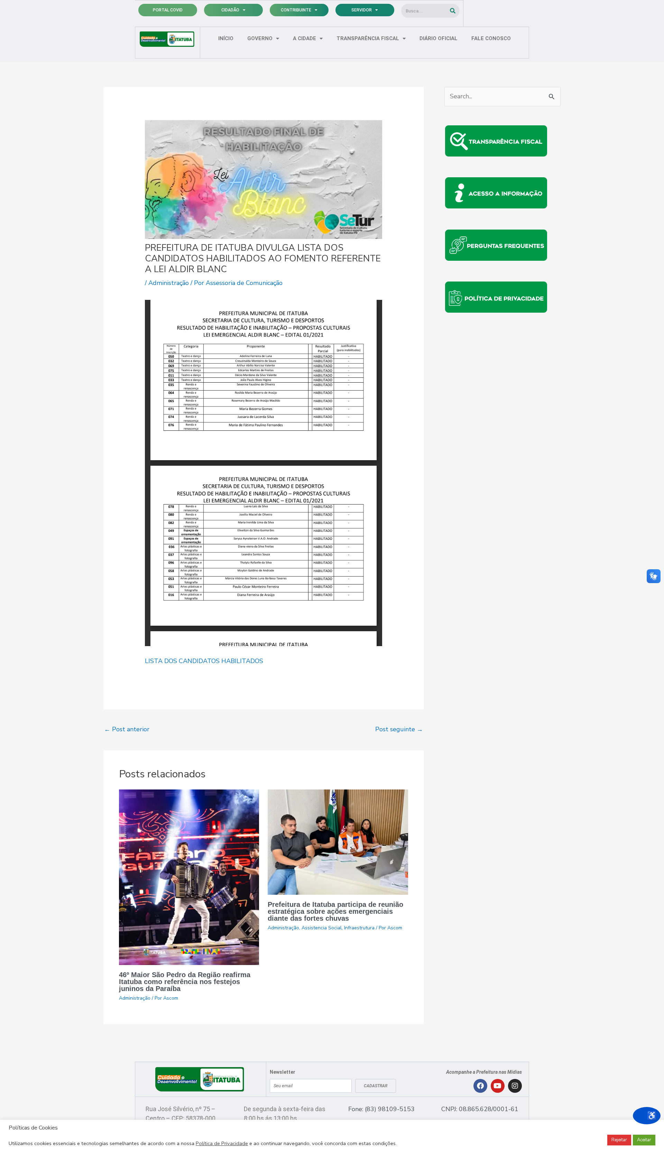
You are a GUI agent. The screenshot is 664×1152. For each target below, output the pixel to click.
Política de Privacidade (222, 1143)
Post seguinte (399, 729)
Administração (168, 283)
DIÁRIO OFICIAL (438, 38)
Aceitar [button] (644, 1140)
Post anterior (126, 729)
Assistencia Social (322, 928)
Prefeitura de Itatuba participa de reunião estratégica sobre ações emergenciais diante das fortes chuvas (335, 911)
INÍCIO (225, 38)
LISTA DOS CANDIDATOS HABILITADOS (204, 661)
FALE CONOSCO (491, 38)
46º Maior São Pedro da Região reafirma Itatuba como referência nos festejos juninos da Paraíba (184, 981)
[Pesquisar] (453, 11)
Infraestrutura (359, 928)
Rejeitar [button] (619, 1140)
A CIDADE (304, 38)
